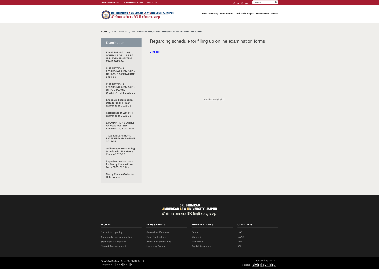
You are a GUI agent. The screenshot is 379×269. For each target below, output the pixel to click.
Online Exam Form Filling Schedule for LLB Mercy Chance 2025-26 (120, 151)
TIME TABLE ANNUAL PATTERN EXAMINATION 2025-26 (120, 138)
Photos (274, 13)
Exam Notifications (156, 237)
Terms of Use (125, 261)
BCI (239, 246)
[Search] (276, 2)
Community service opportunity (118, 237)
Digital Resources (201, 246)
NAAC (240, 237)
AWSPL (272, 260)
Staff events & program (113, 241)
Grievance (197, 241)
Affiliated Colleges (245, 13)
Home (104, 31)
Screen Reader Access (133, 2)
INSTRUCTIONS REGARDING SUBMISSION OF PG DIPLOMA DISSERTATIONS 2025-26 (120, 88)
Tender (195, 232)
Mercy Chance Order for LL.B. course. (120, 176)
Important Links (202, 224)
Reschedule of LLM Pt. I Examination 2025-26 (119, 114)
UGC (239, 232)
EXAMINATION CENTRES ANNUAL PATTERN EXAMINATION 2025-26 (120, 125)
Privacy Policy (106, 261)
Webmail (196, 237)
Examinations (262, 13)
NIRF (239, 241)
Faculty (106, 224)
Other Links (244, 224)
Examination (115, 42)
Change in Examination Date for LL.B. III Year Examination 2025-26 (119, 103)
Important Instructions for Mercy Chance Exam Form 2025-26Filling (119, 164)
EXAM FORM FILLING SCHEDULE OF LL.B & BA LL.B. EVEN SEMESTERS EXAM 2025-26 (119, 57)
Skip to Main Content (110, 2)
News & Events (155, 224)
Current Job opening (111, 232)
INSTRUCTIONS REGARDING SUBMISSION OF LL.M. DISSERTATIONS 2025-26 (120, 72)
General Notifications (157, 232)
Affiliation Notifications (158, 241)
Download (154, 51)
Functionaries (226, 13)
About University (209, 13)
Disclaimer (116, 261)
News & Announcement (113, 246)
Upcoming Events (155, 246)
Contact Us (152, 2)
